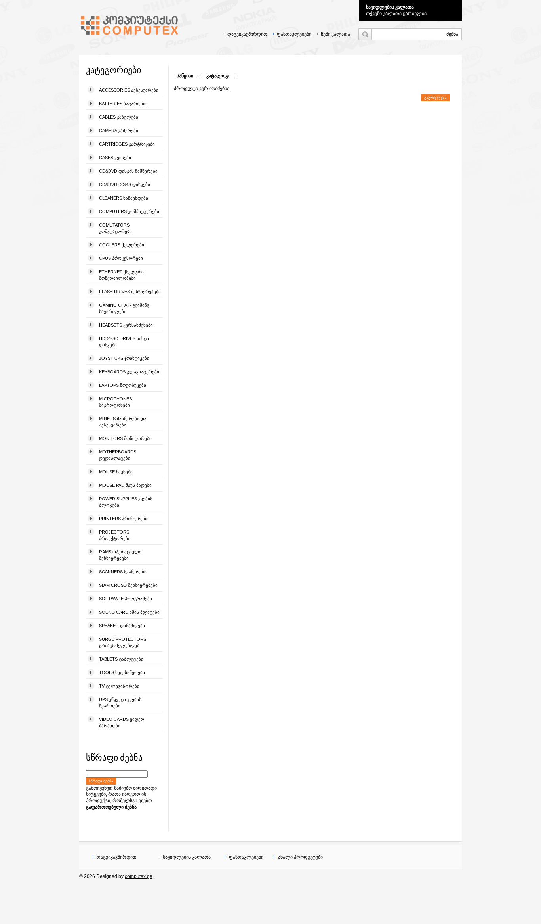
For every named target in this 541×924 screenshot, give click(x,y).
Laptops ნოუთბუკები (122, 385)
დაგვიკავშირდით (247, 34)
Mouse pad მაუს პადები (125, 485)
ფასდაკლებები (294, 34)
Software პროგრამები (125, 598)
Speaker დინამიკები (122, 625)
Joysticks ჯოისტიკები (124, 358)
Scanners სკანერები (123, 571)
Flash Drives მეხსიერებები (130, 291)
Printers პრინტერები (124, 518)
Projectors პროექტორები (114, 535)
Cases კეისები (115, 157)
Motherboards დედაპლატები (117, 455)
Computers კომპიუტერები (129, 211)
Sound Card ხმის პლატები (129, 612)
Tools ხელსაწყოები (122, 672)
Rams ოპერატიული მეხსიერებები (120, 555)
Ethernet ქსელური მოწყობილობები (121, 274)
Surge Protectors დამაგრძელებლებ (122, 642)
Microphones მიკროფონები (115, 401)
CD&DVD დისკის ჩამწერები (128, 171)
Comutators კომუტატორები (115, 228)
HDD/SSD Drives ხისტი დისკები (124, 341)
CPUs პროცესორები (121, 258)
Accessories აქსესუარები (128, 90)
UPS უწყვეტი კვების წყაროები (120, 702)
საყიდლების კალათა (390, 7)
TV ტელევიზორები (119, 686)
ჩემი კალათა (335, 34)
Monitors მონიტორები (125, 438)
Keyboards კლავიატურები (129, 371)
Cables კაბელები (118, 117)
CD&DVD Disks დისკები (124, 184)
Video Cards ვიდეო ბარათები (121, 722)
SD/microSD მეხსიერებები (128, 585)
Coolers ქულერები (121, 244)
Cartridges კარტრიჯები (127, 144)
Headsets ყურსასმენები (126, 325)
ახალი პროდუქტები (300, 857)
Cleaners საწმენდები (123, 198)
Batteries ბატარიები (123, 103)
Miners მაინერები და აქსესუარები (123, 421)
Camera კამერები (118, 130)
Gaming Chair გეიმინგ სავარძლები (124, 308)
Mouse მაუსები (116, 471)
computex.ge (138, 876)
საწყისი (185, 76)
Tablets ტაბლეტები (121, 659)
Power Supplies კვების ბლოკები (125, 501)
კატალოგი (218, 76)
